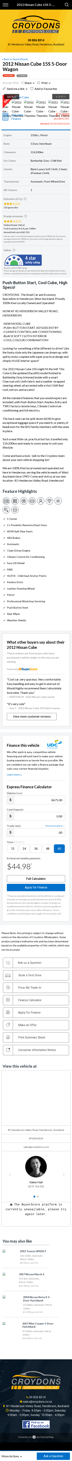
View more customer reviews (32, 716)
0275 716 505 (36, 1186)
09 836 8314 (36, 40)
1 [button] (34, 1198)
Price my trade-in (54, 825)
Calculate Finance (17, 116)
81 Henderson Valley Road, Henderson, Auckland (36, 44)
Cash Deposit (15, 809)
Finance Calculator (30, 1000)
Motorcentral (45, 1437)
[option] (36, 97)
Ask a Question (53, 1456)
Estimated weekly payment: (24, 858)
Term (15, 842)
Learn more (13, 774)
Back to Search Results (16, 59)
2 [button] (38, 1198)
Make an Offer (27, 1025)
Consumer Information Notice (37, 1050)
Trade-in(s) (14, 825)
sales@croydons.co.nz (36, 1146)
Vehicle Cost (14, 793)
